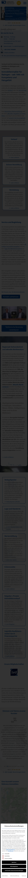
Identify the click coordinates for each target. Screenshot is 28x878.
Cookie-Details (5, 875)
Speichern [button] (14, 862)
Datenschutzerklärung (10, 849)
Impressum (24, 875)
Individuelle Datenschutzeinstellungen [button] (14, 870)
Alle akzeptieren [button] (14, 866)
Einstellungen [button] (10, 850)
